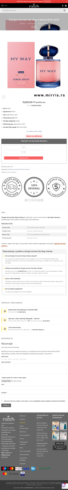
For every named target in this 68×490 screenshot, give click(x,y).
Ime (3, 384)
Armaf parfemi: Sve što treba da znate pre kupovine (42, 452)
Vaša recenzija (6, 362)
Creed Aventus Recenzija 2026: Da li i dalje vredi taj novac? (42, 436)
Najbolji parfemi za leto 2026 (42, 445)
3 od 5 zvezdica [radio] (9, 359)
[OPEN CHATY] (63, 485)
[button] (4, 5)
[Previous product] (35, 27)
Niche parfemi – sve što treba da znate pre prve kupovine (42, 426)
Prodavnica (32, 23)
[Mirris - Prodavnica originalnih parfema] (34, 5)
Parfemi (22, 419)
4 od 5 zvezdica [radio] (15, 359)
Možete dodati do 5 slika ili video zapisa (14, 377)
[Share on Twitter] (32, 200)
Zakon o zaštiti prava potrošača (18, 482)
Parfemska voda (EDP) (14, 169)
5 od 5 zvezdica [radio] (22, 359)
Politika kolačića (43, 483)
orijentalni (13, 172)
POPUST (23, 423)
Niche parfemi (25, 435)
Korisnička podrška (23, 459)
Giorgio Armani (36, 105)
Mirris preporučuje (24, 427)
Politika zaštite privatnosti (15, 483)
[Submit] (64, 10)
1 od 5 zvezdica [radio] (2, 359)
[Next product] (33, 27)
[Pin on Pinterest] (38, 200)
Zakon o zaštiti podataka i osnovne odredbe (45, 482)
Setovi (22, 438)
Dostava (39, 485)
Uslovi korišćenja (56, 483)
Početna (23, 23)
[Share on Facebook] (29, 200)
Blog (21, 448)
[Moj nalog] (63, 5)
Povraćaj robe (31, 483)
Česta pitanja (24, 454)
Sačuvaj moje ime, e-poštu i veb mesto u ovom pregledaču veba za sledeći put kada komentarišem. (35, 401)
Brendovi (23, 432)
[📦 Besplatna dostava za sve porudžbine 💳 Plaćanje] (55, 426)
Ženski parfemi (43, 23)
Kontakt (22, 464)
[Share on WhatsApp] (26, 200)
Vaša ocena (4, 356)
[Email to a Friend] (35, 200)
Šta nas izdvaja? (25, 451)
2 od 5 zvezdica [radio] (5, 359)
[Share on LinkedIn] (42, 200)
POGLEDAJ (47, 1)
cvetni (8, 172)
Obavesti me (23, 158)
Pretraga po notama (24, 443)
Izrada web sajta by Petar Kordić (44, 487)
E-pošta (4, 392)
